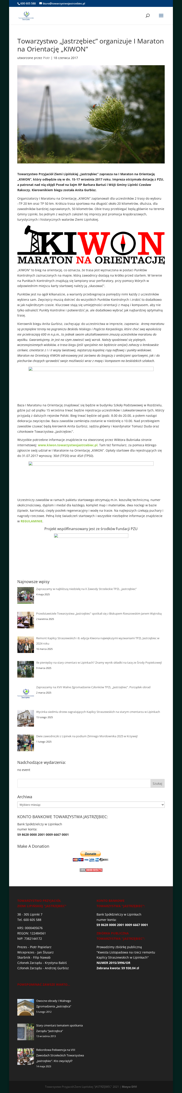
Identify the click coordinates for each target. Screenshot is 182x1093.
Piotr (46, 58)
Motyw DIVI (129, 1087)
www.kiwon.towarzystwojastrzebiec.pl (67, 445)
